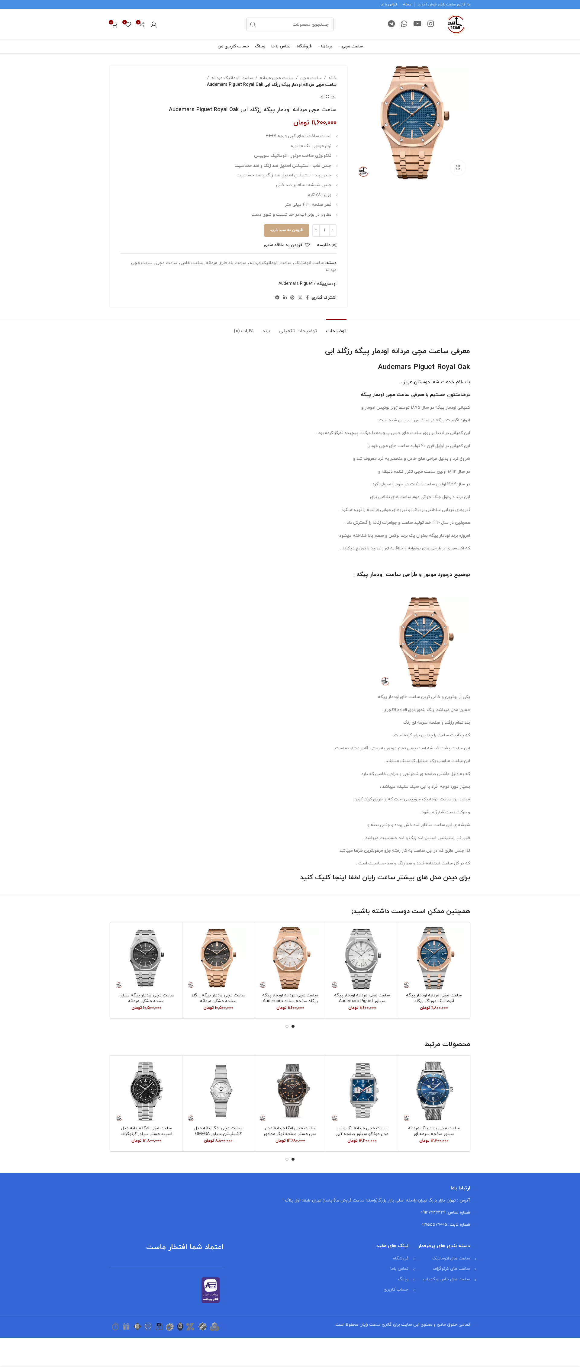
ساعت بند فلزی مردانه (226, 263)
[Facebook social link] (307, 298)
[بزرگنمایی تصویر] (458, 167)
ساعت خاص (192, 263)
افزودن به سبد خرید (286, 230)
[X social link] (300, 298)
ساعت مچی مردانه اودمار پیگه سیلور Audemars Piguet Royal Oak (362, 1001)
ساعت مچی (311, 78)
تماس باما (399, 1269)
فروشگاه (400, 1258)
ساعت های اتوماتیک (451, 1258)
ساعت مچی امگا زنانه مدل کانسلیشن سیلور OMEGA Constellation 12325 (218, 1134)
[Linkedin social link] (284, 298)
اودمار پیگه (372, 394)
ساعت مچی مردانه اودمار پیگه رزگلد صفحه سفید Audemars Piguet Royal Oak (290, 1001)
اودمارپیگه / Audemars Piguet (308, 284)
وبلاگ (403, 1279)
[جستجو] (253, 24)
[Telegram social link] (391, 24)
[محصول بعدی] (321, 98)
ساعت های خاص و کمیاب (446, 1279)
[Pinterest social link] (292, 298)
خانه (332, 78)
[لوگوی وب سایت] (456, 24)
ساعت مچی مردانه (277, 78)
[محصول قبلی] (333, 98)
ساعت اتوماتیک (309, 263)
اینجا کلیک (330, 877)
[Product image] (146, 1091)
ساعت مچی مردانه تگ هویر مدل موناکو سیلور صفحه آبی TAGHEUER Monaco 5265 (362, 1134)
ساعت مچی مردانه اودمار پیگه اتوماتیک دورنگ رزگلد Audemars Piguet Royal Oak (434, 1001)
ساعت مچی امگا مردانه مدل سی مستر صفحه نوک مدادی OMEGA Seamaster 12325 (290, 1134)
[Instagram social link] (430, 24)
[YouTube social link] (417, 24)
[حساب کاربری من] (154, 24)
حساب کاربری (396, 1289)
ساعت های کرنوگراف (451, 1269)
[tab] (336, 328)
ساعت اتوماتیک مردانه (232, 78)
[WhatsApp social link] (404, 24)
